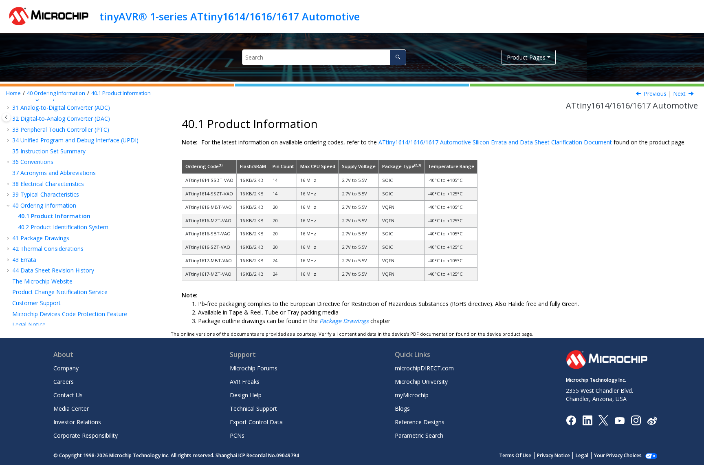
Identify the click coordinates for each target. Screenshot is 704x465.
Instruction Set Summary (49, 151)
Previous (655, 93)
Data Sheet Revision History (53, 270)
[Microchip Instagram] (636, 419)
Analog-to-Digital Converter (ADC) (61, 107)
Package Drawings (40, 238)
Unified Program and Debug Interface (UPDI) (75, 140)
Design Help (246, 395)
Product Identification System (63, 227)
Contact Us (68, 395)
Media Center (71, 408)
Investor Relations (77, 422)
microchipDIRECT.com (424, 368)
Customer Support (36, 303)
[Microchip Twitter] (603, 419)
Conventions (32, 162)
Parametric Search (419, 435)
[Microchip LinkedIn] (587, 419)
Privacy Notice (553, 455)
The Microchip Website (42, 281)
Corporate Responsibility (85, 435)
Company (66, 368)
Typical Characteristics (45, 194)
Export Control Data (256, 422)
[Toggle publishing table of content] (6, 117)
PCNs (237, 435)
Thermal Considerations (48, 248)
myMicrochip (412, 395)
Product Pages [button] (526, 57)
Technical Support (253, 408)
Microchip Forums (253, 368)
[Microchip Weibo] (652, 420)
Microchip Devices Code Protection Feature (69, 314)
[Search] (398, 57)
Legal (582, 455)
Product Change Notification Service (60, 292)
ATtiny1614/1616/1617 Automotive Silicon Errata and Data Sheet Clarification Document (495, 142)
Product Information (121, 93)
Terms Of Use (515, 455)
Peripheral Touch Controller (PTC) (60, 129)
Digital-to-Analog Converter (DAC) (61, 118)
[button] (9, 108)
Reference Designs (419, 422)
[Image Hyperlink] (619, 420)
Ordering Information (56, 93)
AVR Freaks (245, 381)
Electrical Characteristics (48, 184)
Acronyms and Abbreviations (54, 173)
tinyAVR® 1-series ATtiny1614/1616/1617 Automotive (229, 16)
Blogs (402, 408)
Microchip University (421, 381)
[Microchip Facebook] (571, 419)
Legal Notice (29, 324)
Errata (24, 260)
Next (679, 93)
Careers (63, 381)
